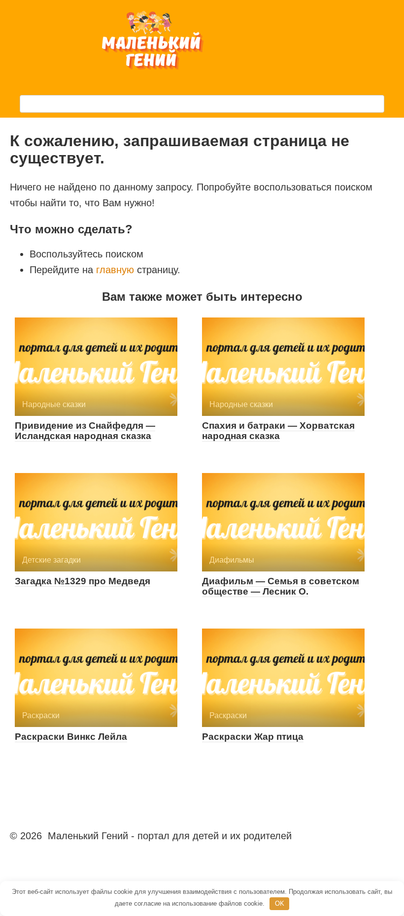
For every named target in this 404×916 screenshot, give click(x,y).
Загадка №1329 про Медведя (82, 581)
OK (279, 903)
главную (115, 269)
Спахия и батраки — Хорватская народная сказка (278, 430)
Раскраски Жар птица (252, 736)
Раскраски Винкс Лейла (71, 736)
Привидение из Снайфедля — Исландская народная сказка (85, 430)
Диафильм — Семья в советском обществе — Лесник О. (280, 586)
